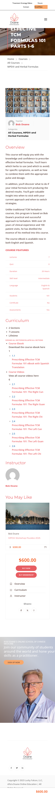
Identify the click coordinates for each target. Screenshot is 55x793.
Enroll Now (38, 7)
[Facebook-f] (11, 768)
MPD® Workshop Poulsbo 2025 (24, 538)
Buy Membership (26, 575)
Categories (12, 129)
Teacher (19, 121)
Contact (26, 7)
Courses (23, 58)
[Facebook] (21, 610)
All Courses (13, 62)
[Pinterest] (33, 610)
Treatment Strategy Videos (22, 3)
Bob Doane (12, 486)
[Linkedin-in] (22, 768)
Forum (40, 3)
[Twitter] (27, 610)
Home (10, 58)
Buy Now (26, 568)
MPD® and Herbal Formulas (22, 66)
